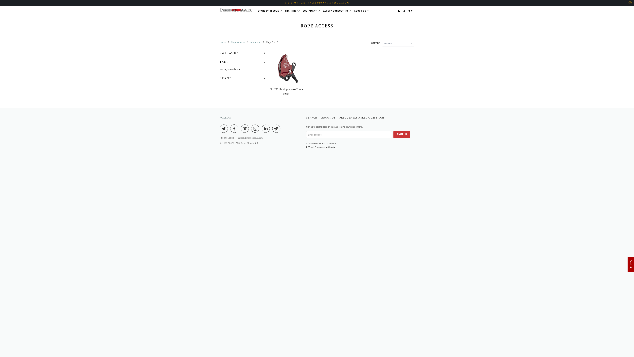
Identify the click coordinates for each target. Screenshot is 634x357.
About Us (360, 11)
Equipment (310, 11)
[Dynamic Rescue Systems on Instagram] (256, 128)
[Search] (404, 11)
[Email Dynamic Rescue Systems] (277, 128)
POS (308, 147)
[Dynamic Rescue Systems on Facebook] (235, 128)
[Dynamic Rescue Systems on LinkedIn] (267, 128)
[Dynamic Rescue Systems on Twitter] (224, 128)
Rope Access (238, 42)
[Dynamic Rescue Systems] (236, 10)
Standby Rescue (269, 11)
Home (223, 42)
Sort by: (376, 43)
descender (255, 42)
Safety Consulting (336, 11)
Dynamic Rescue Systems (324, 143)
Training (291, 11)
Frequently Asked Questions (362, 117)
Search (311, 117)
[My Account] (399, 11)
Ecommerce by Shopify (325, 147)
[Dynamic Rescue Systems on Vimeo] (245, 128)
